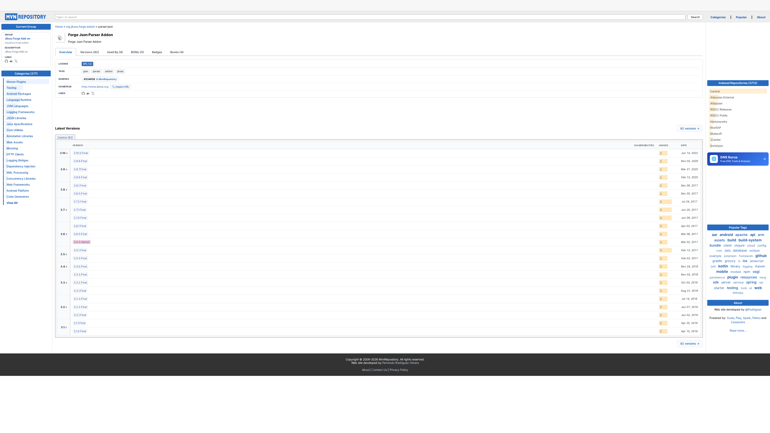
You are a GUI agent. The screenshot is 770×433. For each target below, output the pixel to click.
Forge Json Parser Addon (90, 34)
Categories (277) (26, 73)
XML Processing (17, 172)
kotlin (723, 266)
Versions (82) (89, 52)
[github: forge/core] (83, 93)
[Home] (26, 19)
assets (720, 240)
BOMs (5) (137, 52)
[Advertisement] (385, 5)
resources (749, 277)
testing (733, 288)
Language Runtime (19, 99)
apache (742, 235)
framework (746, 256)
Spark (747, 318)
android (727, 235)
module (736, 272)
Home (59, 26)
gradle (717, 261)
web (758, 288)
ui (751, 288)
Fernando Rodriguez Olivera (400, 362)
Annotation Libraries (20, 136)
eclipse (755, 250)
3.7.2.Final (80, 201)
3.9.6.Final (80, 177)
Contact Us (379, 369)
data (727, 250)
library (735, 266)
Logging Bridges (17, 160)
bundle (716, 245)
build (732, 240)
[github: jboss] (6, 61)
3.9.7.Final (80, 169)
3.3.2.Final (80, 282)
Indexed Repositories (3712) (738, 83)
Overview (65, 52)
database (740, 250)
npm (747, 272)
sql (761, 282)
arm (761, 235)
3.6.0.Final (80, 234)
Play (738, 318)
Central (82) (65, 137)
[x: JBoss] (16, 61)
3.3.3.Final (80, 274)
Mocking (12, 148)
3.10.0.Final (81, 153)
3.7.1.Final (79, 209)
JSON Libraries (16, 118)
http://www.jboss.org (95, 86)
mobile (722, 271)
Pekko (756, 318)
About (761, 17)
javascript (757, 261)
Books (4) (177, 52)
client (728, 245)
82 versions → (689, 128)
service (739, 282)
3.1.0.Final (80, 331)
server (726, 282)
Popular (741, 17)
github (761, 256)
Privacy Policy (399, 369)
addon (108, 71)
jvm (714, 266)
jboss (120, 71)
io (739, 261)
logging (748, 266)
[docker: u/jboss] (11, 61)
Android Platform (18, 190)
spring (752, 282)
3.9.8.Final (80, 161)
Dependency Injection (21, 166)
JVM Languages (17, 106)
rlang (763, 277)
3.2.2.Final (80, 307)
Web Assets (15, 142)
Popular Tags (738, 227)
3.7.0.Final (80, 217)
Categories (718, 17)
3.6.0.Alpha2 (82, 242)
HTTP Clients (15, 154)
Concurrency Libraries (21, 178)
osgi (756, 272)
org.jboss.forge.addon (80, 26)
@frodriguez (753, 309)
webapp (738, 292)
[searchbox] (370, 17)
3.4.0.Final (80, 266)
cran (719, 250)
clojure (740, 245)
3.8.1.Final (80, 185)
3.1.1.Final (79, 323)
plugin (733, 277)
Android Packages (19, 93)
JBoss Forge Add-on (17, 38)
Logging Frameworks (21, 112)
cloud (751, 245)
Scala (730, 318)
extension (730, 256)
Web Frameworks (18, 184)
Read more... (738, 330)
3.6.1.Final (80, 226)
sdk (716, 282)
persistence (718, 277)
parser (96, 71)
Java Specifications (19, 124)
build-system (750, 240)
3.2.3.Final (80, 298)
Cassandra (738, 322)
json (85, 71)
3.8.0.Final (80, 193)
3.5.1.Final (80, 250)
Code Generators (18, 196)
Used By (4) (115, 52)
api (753, 235)
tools (744, 288)
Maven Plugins (16, 81)
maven (760, 266)
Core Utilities (15, 130)
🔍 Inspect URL (120, 86)
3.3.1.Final (80, 290)
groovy (731, 261)
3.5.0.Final (80, 258)
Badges (157, 52)
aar (715, 235)
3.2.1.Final (80, 315)
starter (719, 288)
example (715, 256)
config (761, 245)
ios (745, 261)
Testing (11, 87)
